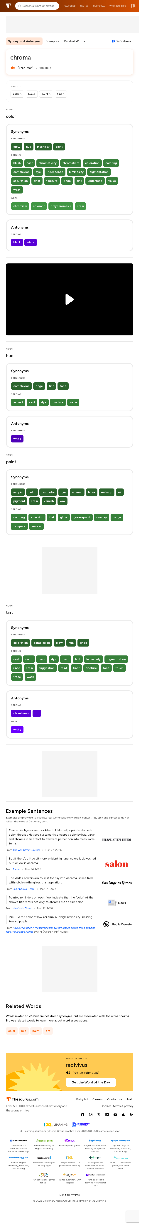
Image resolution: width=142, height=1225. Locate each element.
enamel (77, 492)
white (31, 242)
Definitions (123, 41)
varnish (49, 501)
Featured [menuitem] (70, 6)
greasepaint (81, 517)
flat (51, 517)
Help (130, 1099)
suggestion (47, 668)
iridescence (55, 172)
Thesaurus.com (8, 6)
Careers (97, 1099)
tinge (67, 181)
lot (37, 713)
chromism (20, 206)
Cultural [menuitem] (99, 6)
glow (16, 146)
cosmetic (48, 492)
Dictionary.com (133, 6)
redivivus (76, 1065)
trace (17, 677)
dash (41, 659)
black (17, 242)
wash (17, 189)
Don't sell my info (70, 1194)
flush (65, 659)
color (32, 492)
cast (30, 163)
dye (38, 172)
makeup (106, 492)
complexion (21, 172)
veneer (36, 526)
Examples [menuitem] (52, 41)
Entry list (82, 1099)
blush (17, 163)
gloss (63, 517)
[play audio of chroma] (12, 68)
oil (119, 492)
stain (80, 206)
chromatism (70, 163)
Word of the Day (77, 1058)
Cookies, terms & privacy (117, 1106)
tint (79, 181)
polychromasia (61, 206)
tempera (19, 526)
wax (62, 501)
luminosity (76, 172)
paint (59, 146)
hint (77, 659)
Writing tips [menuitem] (117, 6)
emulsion (37, 517)
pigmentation (99, 172)
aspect (18, 402)
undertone (95, 181)
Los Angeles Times (24, 889)
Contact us (115, 1099)
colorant (39, 206)
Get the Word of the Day (91, 1082)
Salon (16, 869)
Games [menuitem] (84, 6)
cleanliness (21, 713)
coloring (111, 163)
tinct (37, 181)
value (112, 181)
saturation (20, 181)
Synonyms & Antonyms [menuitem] (24, 41)
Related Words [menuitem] (74, 41)
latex (91, 492)
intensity (43, 146)
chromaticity (48, 163)
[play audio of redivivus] (68, 1072)
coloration (92, 163)
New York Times (22, 908)
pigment (19, 501)
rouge (117, 517)
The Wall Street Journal (26, 850)
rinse (16, 668)
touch (119, 668)
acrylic (18, 492)
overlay (101, 517)
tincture (52, 181)
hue (28, 146)
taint (63, 668)
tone (63, 386)
